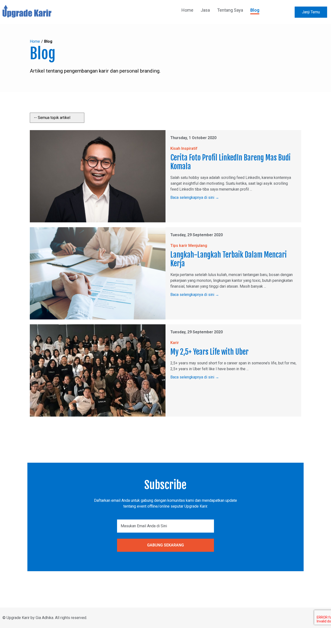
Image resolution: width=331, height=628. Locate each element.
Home (35, 41)
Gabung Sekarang (165, 545)
